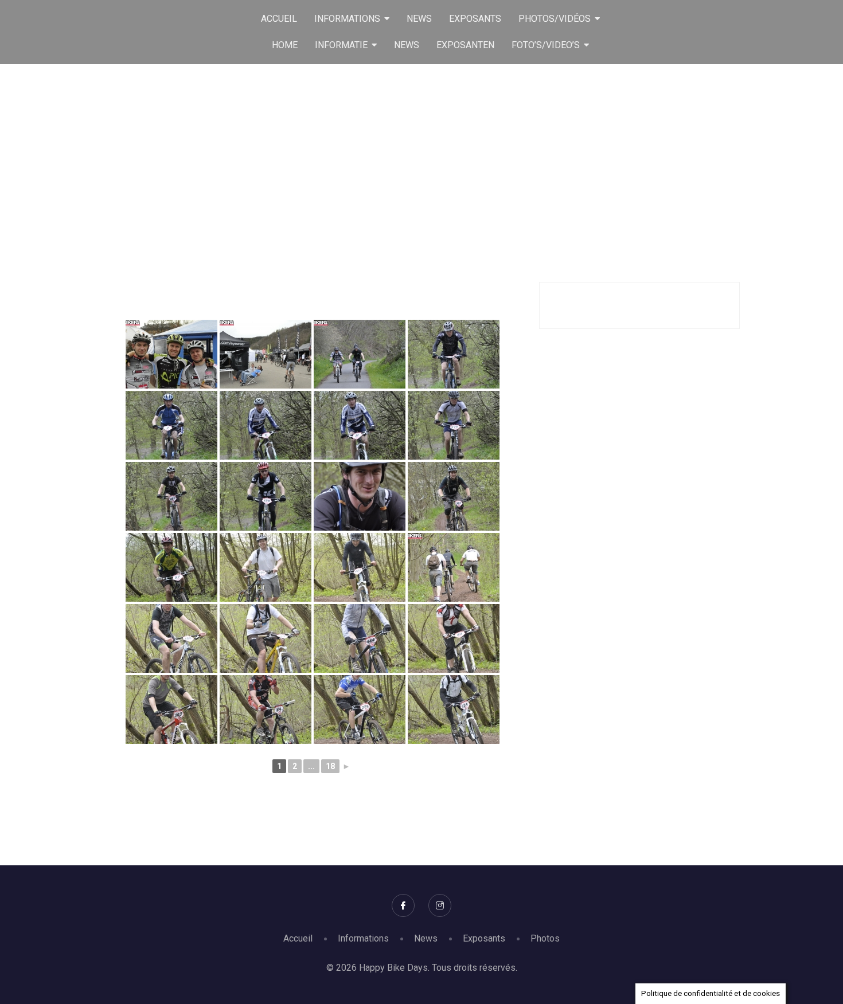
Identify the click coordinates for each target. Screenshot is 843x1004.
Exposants (484, 938)
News (426, 938)
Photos (545, 938)
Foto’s (436, 155)
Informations (363, 938)
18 (330, 766)
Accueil (298, 938)
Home (342, 155)
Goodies (389, 155)
